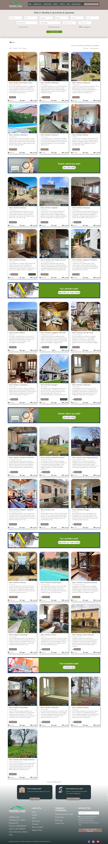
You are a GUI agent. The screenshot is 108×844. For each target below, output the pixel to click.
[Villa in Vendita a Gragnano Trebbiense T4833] (85, 243)
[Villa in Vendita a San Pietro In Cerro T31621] (22, 66)
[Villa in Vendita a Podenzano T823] (85, 368)
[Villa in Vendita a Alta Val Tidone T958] (85, 316)
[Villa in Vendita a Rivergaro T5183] (85, 493)
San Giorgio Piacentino (48, 262)
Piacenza (12, 209)
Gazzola (76, 709)
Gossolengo (13, 636)
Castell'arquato (46, 584)
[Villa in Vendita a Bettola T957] (22, 316)
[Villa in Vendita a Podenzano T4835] (54, 66)
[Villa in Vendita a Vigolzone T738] (54, 191)
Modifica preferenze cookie (64, 814)
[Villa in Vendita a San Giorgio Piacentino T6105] (54, 243)
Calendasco (13, 137)
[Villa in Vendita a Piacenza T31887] (22, 191)
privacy (80, 818)
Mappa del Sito (37, 830)
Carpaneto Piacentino (16, 459)
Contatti (62, 4)
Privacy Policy (59, 823)
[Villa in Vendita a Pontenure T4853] (85, 191)
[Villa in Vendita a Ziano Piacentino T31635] (85, 618)
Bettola (75, 137)
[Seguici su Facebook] (89, 842)
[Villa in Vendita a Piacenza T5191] (22, 243)
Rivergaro (44, 386)
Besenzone (76, 84)
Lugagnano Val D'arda (47, 334)
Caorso (44, 636)
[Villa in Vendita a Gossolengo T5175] (22, 618)
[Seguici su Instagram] (93, 842)
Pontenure (44, 137)
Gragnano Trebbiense (79, 262)
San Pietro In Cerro (15, 84)
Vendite (55, 4)
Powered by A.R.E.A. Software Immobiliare (20, 841)
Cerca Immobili (54, 32)
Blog (68, 4)
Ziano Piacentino (78, 636)
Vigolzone (44, 209)
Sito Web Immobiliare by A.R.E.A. (41, 841)
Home (29, 4)
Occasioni (35, 824)
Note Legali (59, 820)
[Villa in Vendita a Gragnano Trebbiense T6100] (22, 493)
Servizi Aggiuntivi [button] (85, 27)
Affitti (34, 818)
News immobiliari (37, 827)
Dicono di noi (47, 4)
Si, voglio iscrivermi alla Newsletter (90, 830)
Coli (43, 511)
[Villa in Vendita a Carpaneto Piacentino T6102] (22, 441)
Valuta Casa (36, 821)
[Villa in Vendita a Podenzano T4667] (54, 691)
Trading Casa (37, 4)
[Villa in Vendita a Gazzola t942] (85, 691)
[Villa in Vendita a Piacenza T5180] (22, 566)
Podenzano (45, 84)
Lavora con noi (76, 4)
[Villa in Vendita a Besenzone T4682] (85, 66)
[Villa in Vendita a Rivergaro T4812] (54, 368)
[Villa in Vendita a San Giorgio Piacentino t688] (22, 743)
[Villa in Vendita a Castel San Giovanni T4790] (54, 441)
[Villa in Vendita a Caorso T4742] (54, 618)
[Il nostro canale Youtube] (98, 842)
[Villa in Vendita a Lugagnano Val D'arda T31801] (54, 316)
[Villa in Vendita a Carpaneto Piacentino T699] (85, 566)
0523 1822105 (20, 829)
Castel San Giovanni (47, 459)
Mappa (13, 42)
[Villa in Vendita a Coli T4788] (54, 493)
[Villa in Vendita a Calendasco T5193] (22, 118)
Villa (20, 48)
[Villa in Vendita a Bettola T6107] (85, 118)
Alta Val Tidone (78, 334)
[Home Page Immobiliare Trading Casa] (15, 1)
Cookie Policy (59, 817)
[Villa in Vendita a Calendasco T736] (22, 368)
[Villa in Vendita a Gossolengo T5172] (22, 691)
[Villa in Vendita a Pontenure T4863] (54, 118)
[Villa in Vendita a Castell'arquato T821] (54, 566)
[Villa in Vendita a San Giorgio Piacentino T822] (85, 441)
